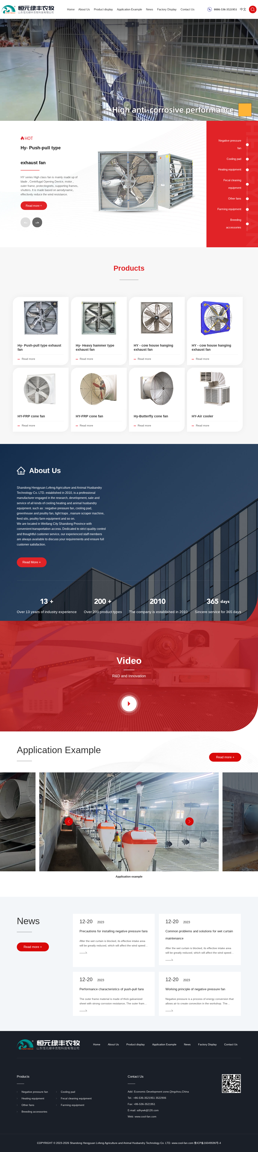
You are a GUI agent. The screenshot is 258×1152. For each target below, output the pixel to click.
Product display (103, 9)
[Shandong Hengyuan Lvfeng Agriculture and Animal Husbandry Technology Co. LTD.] (28, 9)
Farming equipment (229, 209)
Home (71, 9)
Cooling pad (234, 158)
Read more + (34, 205)
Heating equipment (229, 169)
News (149, 9)
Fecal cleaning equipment (232, 184)
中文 (243, 9)
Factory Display (167, 9)
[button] (25, 222)
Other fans (234, 198)
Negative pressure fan (230, 144)
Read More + (31, 562)
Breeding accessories (233, 223)
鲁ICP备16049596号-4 (207, 1143)
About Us (84, 9)
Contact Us (188, 9)
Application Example (129, 9)
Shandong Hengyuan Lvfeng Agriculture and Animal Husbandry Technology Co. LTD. (120, 1143)
